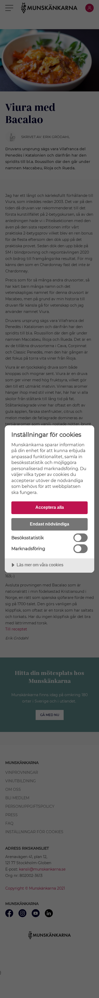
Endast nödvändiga (49, 524)
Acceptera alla (49, 507)
